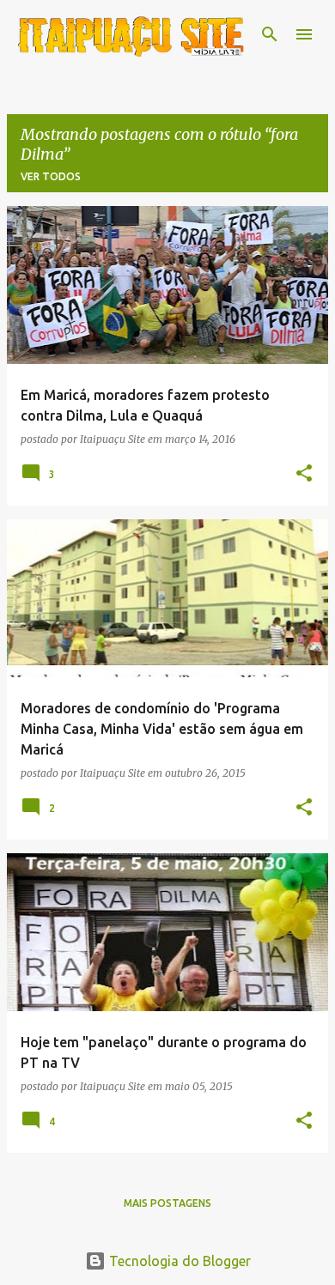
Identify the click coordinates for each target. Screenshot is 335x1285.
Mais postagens (167, 1203)
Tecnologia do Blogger (178, 1261)
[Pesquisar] (269, 34)
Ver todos (51, 176)
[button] (304, 474)
